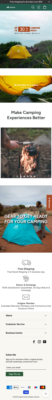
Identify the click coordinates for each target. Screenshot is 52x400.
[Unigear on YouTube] (44, 341)
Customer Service (15, 324)
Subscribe (11, 354)
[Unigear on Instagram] (39, 341)
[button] (17, 176)
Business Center (14, 332)
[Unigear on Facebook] (34, 341)
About (9, 315)
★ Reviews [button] (49, 203)
